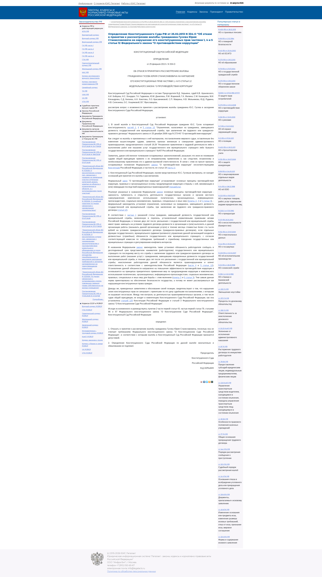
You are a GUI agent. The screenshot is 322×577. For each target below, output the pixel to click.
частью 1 (131, 215)
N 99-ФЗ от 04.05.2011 (226, 171)
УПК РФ (85, 102)
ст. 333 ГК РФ (223, 289)
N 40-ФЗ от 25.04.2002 (227, 51)
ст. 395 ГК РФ (223, 310)
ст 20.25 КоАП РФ (225, 328)
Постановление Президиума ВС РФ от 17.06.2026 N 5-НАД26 (91, 293)
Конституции (114, 168)
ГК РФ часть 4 (88, 56)
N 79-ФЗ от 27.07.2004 (226, 69)
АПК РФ (85, 31)
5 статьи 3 (206, 201)
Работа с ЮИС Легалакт (133, 3)
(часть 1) (171, 168)
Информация (85, 3)
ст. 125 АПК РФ (224, 537)
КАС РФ (85, 72)
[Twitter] (207, 381)
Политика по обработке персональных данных (131, 571)
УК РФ (84, 98)
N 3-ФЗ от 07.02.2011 (226, 138)
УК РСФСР (86, 349)
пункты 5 (177, 277)
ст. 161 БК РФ (223, 419)
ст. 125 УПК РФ (224, 464)
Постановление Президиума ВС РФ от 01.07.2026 (91, 160)
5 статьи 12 (149, 127)
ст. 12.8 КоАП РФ (224, 383)
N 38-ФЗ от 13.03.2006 (226, 117)
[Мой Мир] (212, 381)
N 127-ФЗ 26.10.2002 (225, 220)
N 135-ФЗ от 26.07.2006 (227, 159)
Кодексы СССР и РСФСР (92, 303)
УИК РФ (85, 94)
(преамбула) (175, 187)
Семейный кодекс (90, 87)
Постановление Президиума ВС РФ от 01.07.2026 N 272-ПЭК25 (92, 224)
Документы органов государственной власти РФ (92, 131)
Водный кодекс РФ (90, 38)
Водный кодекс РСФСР (92, 306)
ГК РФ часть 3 (88, 52)
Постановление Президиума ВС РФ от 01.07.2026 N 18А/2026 (91, 152)
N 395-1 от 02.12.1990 (226, 274)
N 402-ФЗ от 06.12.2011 (226, 147)
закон (125, 181)
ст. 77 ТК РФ (223, 434)
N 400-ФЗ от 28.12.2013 (227, 29)
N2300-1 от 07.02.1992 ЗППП (229, 93)
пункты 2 (192, 201)
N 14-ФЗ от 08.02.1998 (226, 186)
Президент (216, 11)
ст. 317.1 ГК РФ (223, 298)
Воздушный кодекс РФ (92, 42)
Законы (203, 11)
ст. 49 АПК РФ (223, 510)
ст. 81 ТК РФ (222, 347)
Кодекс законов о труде (92, 340)
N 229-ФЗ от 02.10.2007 (227, 253)
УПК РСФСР (87, 353)
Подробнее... (98, 299)
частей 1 (131, 127)
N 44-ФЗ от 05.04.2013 (226, 244)
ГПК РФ (85, 60)
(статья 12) (122, 210)
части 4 (192, 265)
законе (160, 192)
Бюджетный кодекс (90, 35)
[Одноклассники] (209, 381)
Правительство (234, 11)
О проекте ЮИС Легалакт (107, 3)
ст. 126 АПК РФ (224, 494)
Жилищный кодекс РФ (92, 69)
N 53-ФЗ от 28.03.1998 (226, 265)
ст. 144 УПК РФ (224, 449)
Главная (180, 11)
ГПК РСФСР (87, 310)
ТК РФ (84, 91)
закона (154, 165)
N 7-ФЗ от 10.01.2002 (226, 126)
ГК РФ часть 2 (88, 49)
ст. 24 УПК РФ (223, 476)
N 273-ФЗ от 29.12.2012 (226, 60)
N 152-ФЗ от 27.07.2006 (227, 232)
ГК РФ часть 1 (87, 45)
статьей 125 (127, 301)
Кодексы (192, 11)
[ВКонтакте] (204, 381)
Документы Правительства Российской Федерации (92, 123)
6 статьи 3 (189, 277)
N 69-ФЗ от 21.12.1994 (226, 39)
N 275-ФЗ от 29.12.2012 (226, 81)
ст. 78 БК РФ (223, 362)
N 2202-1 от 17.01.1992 (226, 211)
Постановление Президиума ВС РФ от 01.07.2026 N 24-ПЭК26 (91, 144)
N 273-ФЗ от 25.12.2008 (227, 105)
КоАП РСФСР (87, 337)
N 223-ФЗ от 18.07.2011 (226, 196)
